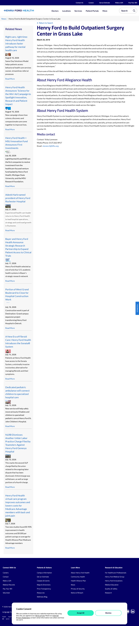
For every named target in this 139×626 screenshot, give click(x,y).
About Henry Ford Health (80, 572)
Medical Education (111, 584)
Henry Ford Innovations (113, 580)
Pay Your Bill (132, 3)
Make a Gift (119, 3)
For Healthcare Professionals (115, 572)
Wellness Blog (42, 596)
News (3, 19)
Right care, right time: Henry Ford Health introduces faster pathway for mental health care (16, 43)
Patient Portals (92, 11)
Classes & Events (43, 580)
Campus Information (44, 572)
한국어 (7, 619)
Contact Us (79, 3)
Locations (66, 11)
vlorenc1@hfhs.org (51, 146)
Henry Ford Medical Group (114, 576)
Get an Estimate (104, 3)
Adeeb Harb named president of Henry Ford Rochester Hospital (17, 198)
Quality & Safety (111, 588)
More (105, 11)
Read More (10, 79)
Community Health (78, 576)
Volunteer (6, 592)
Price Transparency (44, 588)
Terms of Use (40, 616)
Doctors (55, 11)
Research (108, 592)
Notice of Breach (77, 592)
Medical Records (9, 584)
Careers (91, 3)
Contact (6, 576)
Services (78, 11)
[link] (26, 10)
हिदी (3, 619)
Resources (41, 592)
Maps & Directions (43, 584)
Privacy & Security (78, 588)
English (4, 617)
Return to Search (46, 23)
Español (10, 617)
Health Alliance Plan (78, 580)
